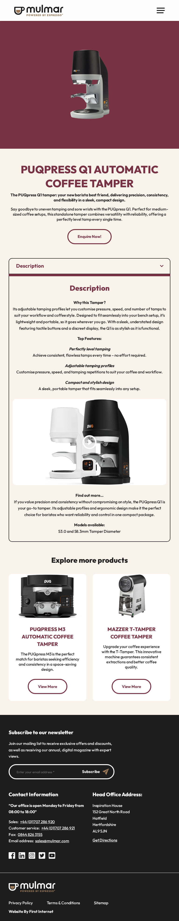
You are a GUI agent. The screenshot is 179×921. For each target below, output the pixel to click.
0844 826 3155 (30, 834)
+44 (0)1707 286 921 (58, 828)
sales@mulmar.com (52, 840)
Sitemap (101, 902)
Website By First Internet (31, 911)
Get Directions (105, 840)
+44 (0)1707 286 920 (37, 821)
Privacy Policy (21, 902)
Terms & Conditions (63, 902)
